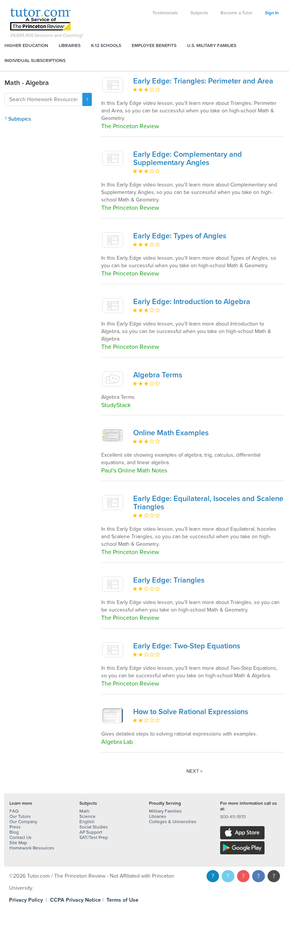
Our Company (23, 821)
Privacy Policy (26, 900)
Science (87, 816)
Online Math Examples (170, 433)
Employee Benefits (154, 45)
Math (84, 811)
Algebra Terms (157, 375)
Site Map (18, 842)
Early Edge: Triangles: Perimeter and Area (203, 81)
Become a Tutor (236, 12)
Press (15, 827)
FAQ (13, 811)
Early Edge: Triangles (168, 580)
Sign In (272, 12)
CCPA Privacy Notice (75, 900)
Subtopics (19, 119)
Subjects (199, 12)
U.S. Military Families (211, 45)
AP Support (90, 832)
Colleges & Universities (172, 821)
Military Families (165, 811)
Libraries (70, 45)
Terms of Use (122, 900)
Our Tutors (20, 816)
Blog (14, 832)
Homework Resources (31, 848)
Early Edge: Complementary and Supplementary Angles (187, 158)
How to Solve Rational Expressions (190, 711)
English (86, 821)
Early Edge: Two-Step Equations (186, 646)
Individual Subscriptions (35, 60)
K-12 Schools (106, 45)
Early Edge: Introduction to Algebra (191, 301)
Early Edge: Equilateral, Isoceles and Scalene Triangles (208, 503)
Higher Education (26, 45)
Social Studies (93, 827)
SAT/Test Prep (93, 837)
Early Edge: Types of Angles (179, 236)
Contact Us (20, 837)
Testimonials (165, 12)
